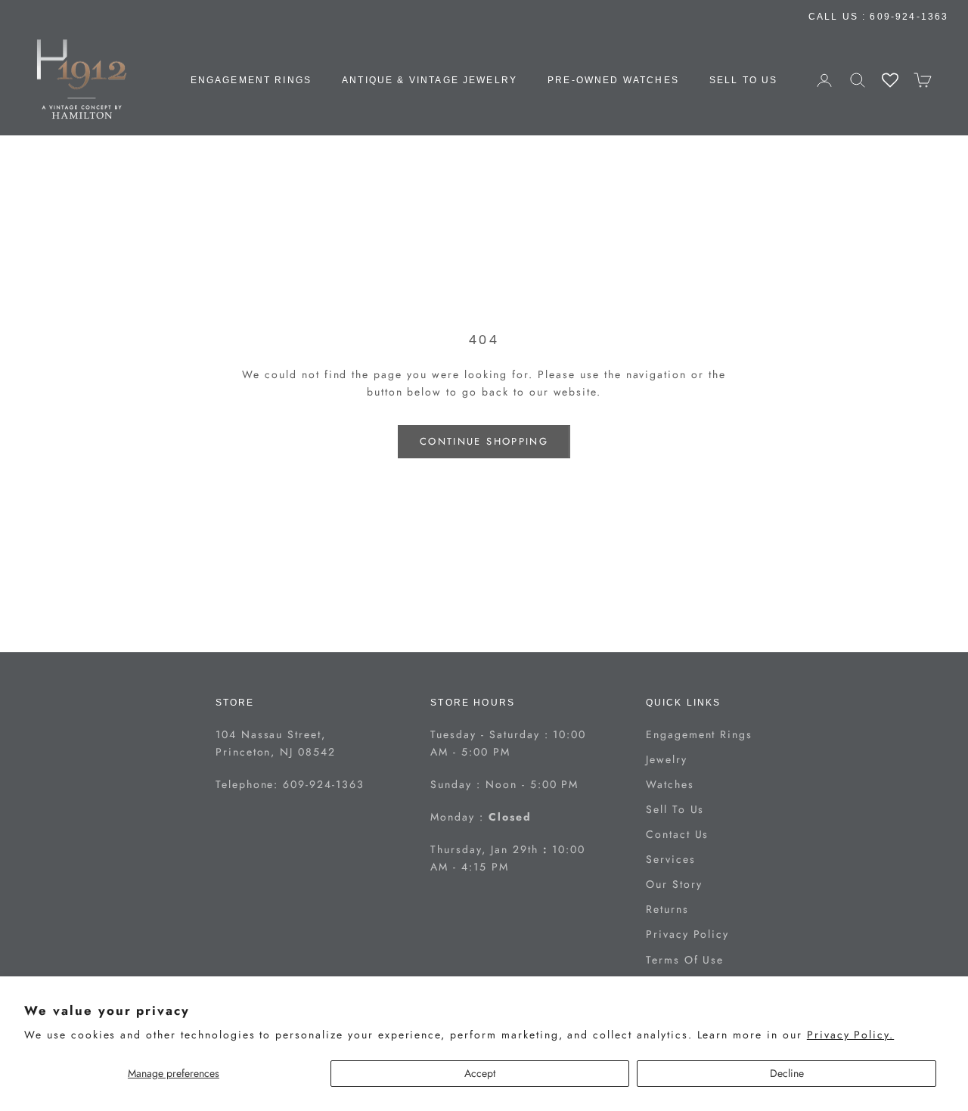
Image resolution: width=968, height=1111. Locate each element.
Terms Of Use (685, 959)
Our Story (674, 884)
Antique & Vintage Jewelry (429, 80)
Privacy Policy (687, 934)
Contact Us (677, 834)
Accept (479, 1073)
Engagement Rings (251, 80)
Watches (670, 784)
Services (671, 859)
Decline (787, 1073)
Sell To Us (743, 80)
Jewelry (666, 759)
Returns (667, 909)
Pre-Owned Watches (613, 80)
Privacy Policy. (850, 1034)
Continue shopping (484, 441)
